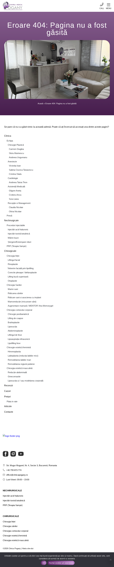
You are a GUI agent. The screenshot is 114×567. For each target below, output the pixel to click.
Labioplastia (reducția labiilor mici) (23, 356)
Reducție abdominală (17, 372)
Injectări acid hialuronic (18, 229)
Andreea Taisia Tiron (18, 182)
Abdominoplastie (15, 331)
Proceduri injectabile (16, 225)
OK (43, 563)
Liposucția (12, 326)
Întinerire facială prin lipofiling (21, 268)
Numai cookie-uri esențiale (61, 563)
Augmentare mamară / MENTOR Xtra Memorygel (30, 306)
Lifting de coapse (15, 318)
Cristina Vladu (15, 174)
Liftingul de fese (15, 335)
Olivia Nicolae (15, 211)
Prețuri (7, 396)
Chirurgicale (10, 251)
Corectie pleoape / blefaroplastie (22, 272)
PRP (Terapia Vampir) (16, 246)
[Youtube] (21, 454)
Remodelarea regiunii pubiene (21, 364)
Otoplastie (12, 281)
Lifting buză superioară (18, 276)
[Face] (5, 454)
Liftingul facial (14, 260)
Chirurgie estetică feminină (19, 347)
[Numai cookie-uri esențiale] (110, 559)
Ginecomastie (14, 376)
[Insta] (13, 454)
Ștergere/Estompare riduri (19, 242)
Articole (8, 406)
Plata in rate (12, 401)
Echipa (10, 141)
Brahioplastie (13, 322)
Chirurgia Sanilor (14, 285)
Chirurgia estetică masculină (19, 368)
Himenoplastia (14, 351)
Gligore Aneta (15, 190)
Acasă (40, 103)
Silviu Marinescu (16, 153)
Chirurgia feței (13, 256)
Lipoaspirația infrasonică (19, 339)
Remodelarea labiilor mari (19, 360)
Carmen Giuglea (16, 149)
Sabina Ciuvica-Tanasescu (21, 170)
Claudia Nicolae (16, 207)
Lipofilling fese (14, 343)
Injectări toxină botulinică (19, 233)
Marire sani (13, 289)
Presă (9, 215)
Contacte (8, 412)
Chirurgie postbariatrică (18, 314)
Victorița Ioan (15, 165)
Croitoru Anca (15, 195)
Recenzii (8, 385)
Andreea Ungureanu (18, 157)
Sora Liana (14, 199)
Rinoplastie (13, 264)
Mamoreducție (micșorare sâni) (22, 301)
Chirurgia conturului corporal (19, 310)
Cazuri (7, 391)
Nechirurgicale (11, 220)
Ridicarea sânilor (15, 293)
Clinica (7, 136)
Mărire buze (13, 238)
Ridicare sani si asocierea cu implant (24, 297)
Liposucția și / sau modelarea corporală (25, 380)
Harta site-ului (27, 548)
